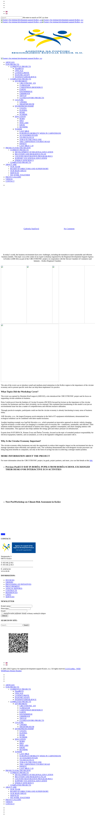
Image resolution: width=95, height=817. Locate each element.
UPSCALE (19, 693)
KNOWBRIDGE (25, 714)
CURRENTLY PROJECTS (20, 689)
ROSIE (22, 735)
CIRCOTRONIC (51, 212)
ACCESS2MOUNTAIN (28, 758)
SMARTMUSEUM (26, 727)
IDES (21, 743)
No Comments (69, 229)
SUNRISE (23, 737)
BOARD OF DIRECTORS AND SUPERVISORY (29, 791)
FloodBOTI (19, 691)
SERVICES (10, 597)
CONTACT (10, 804)
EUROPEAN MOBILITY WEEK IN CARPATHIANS (40, 756)
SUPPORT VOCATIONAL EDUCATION (31, 781)
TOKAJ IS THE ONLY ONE (30, 762)
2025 (39, 212)
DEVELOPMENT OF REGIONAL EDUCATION (34, 775)
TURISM (18, 752)
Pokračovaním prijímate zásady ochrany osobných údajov (24, 613)
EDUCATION (20, 739)
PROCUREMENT (13, 586)
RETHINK (23, 750)
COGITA (23, 731)
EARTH (22, 712)
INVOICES (10, 580)
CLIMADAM (24, 708)
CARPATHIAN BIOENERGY (31, 710)
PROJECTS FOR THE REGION (18, 770)
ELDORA (23, 733)
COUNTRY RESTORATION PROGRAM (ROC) (34, 779)
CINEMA (23, 725)
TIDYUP (22, 718)
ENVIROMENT (21, 704)
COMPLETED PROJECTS (20, 702)
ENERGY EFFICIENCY (24, 783)
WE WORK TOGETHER (20, 798)
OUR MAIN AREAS (18, 793)
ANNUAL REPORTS (14, 588)
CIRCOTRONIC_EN (27, 706)
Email (3, 611)
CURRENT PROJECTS (19, 773)
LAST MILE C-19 (26, 768)
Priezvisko (5, 608)
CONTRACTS (11, 590)
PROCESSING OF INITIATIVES (18, 584)
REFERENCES (11, 593)
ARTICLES (10, 685)
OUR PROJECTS (12, 687)
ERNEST (23, 766)
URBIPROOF (24, 716)
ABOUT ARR (11, 787)
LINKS (8, 595)
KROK (22, 748)
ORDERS (9, 582)
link (91, 460)
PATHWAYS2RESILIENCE (25, 700)
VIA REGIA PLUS (26, 760)
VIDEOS (9, 802)
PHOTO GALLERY (13, 800)
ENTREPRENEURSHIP (24, 729)
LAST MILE (24, 754)
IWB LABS (23, 745)
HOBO (22, 741)
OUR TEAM (15, 789)
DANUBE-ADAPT (22, 697)
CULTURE (19, 722)
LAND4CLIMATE (22, 695)
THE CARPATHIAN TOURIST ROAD (34, 764)
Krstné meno (5, 606)
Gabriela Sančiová (31, 228)
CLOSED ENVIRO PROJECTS (31, 720)
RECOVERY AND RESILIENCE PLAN (30, 777)
